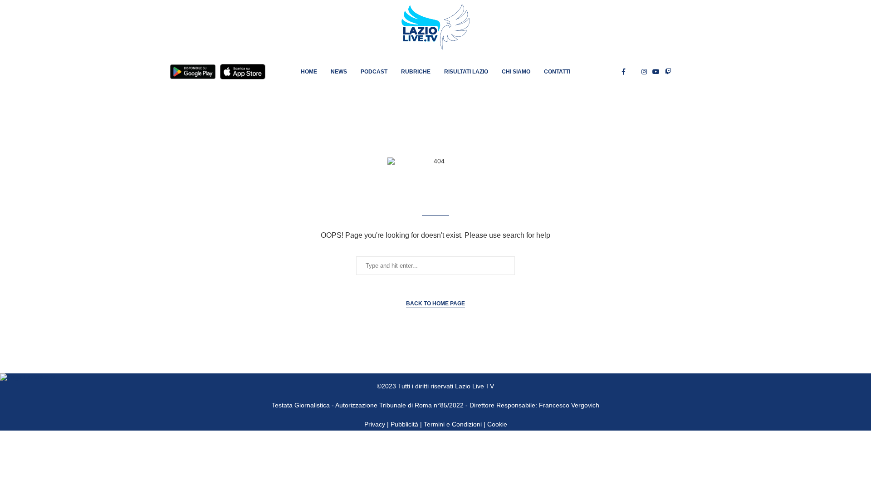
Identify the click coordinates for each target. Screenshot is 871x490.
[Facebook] (623, 71)
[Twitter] (633, 71)
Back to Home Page (435, 303)
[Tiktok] (679, 71)
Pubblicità (404, 424)
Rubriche (416, 72)
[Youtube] (656, 71)
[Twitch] (668, 71)
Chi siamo (516, 72)
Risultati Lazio (466, 72)
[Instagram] (644, 71)
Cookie (497, 424)
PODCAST (374, 72)
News (339, 72)
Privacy (374, 424)
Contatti (557, 72)
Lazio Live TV (474, 386)
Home (309, 72)
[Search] (696, 71)
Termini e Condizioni (454, 424)
